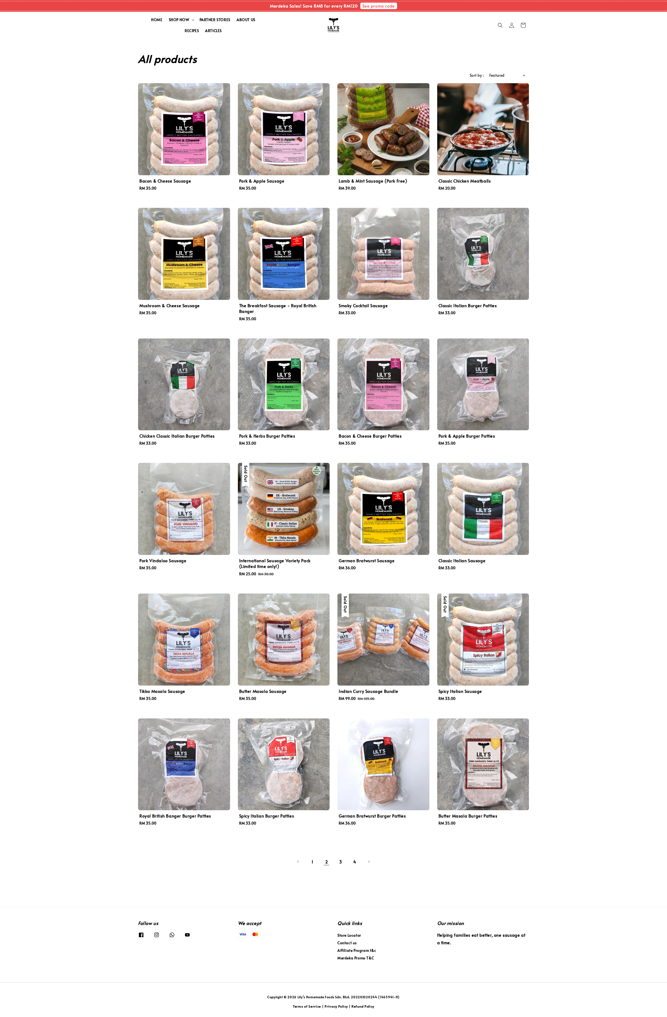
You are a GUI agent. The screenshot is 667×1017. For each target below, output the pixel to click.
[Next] (368, 861)
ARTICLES (213, 30)
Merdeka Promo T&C (355, 957)
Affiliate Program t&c (356, 950)
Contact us (347, 942)
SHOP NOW (179, 19)
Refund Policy (362, 1006)
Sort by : (477, 75)
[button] (500, 25)
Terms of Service (307, 1006)
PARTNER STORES (215, 19)
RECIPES (192, 30)
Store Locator (349, 935)
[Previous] (298, 861)
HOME (156, 19)
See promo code (378, 6)
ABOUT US (246, 19)
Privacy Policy (336, 1006)
